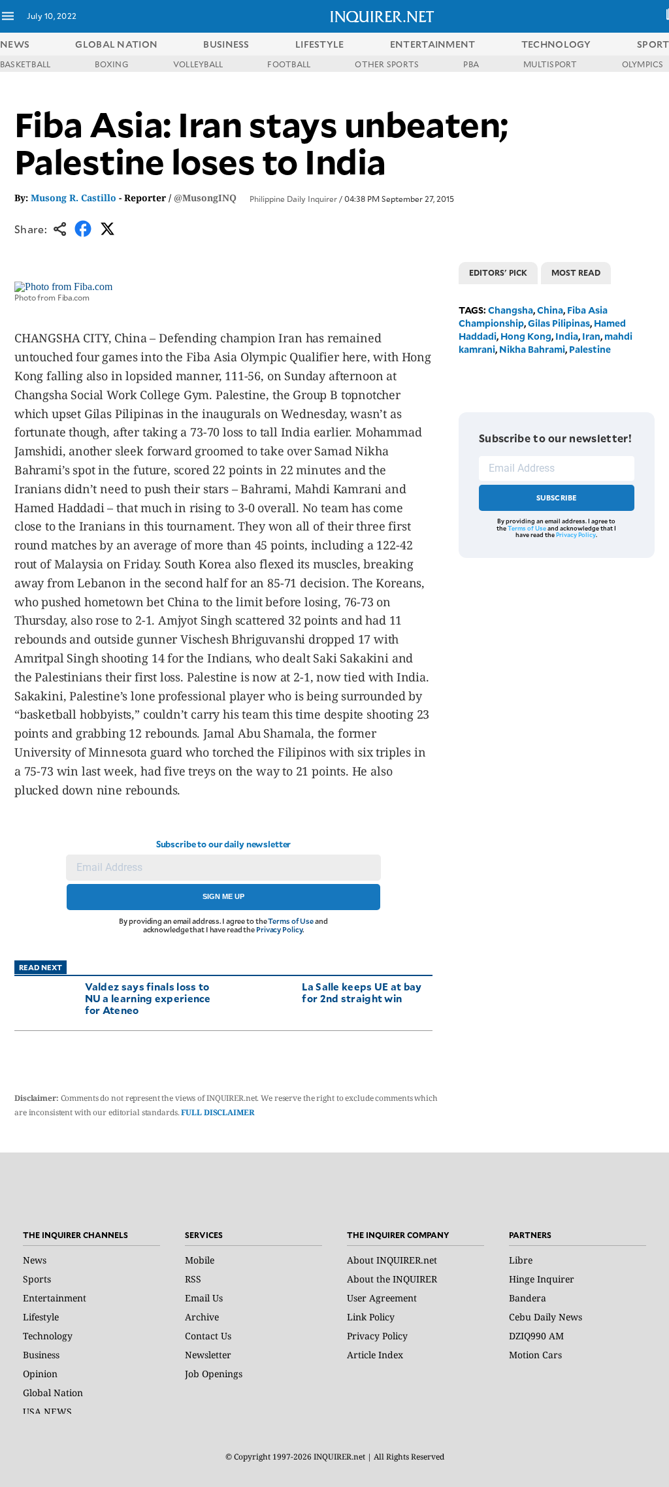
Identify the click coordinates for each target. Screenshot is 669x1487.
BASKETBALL (25, 64)
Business (41, 1354)
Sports (37, 1279)
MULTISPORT (550, 64)
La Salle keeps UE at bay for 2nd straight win (361, 992)
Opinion (40, 1373)
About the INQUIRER (392, 1279)
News (14, 44)
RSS (193, 1279)
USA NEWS (47, 1411)
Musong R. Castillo (73, 197)
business (226, 44)
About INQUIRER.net (392, 1260)
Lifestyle (41, 1317)
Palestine (590, 349)
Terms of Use (291, 921)
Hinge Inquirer (541, 1279)
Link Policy (371, 1317)
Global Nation (53, 1392)
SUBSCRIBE (557, 497)
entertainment (433, 44)
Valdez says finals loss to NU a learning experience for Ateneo (148, 998)
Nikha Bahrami (532, 349)
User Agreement (382, 1298)
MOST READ (575, 272)
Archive (202, 1317)
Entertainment (54, 1298)
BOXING (111, 64)
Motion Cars (535, 1354)
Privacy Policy (279, 929)
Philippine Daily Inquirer (293, 198)
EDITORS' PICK (498, 272)
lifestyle (319, 44)
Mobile (199, 1260)
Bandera (527, 1298)
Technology (48, 1336)
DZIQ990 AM (536, 1336)
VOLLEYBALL (198, 64)
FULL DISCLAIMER (217, 1112)
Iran (591, 336)
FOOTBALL (288, 64)
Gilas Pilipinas (559, 323)
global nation (116, 44)
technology (556, 44)
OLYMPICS (643, 64)
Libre (520, 1260)
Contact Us (208, 1336)
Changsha (510, 310)
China (550, 310)
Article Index (375, 1354)
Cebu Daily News (545, 1317)
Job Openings (213, 1373)
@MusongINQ (205, 197)
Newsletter (208, 1354)
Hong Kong (525, 336)
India (566, 336)
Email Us (204, 1298)
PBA (471, 64)
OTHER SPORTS (387, 64)
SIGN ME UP (223, 896)
